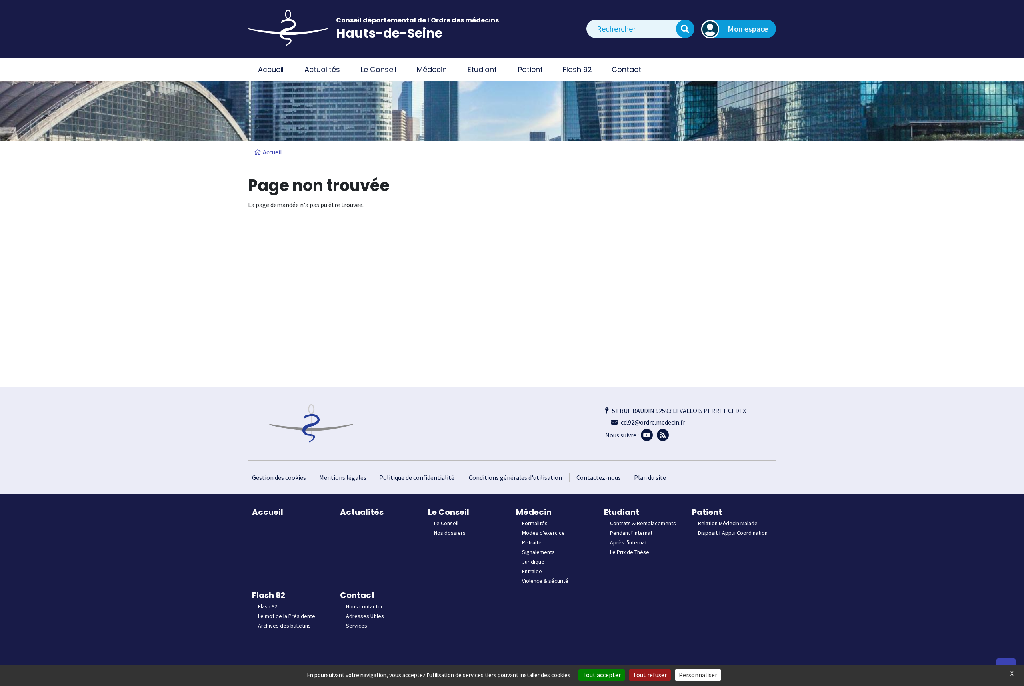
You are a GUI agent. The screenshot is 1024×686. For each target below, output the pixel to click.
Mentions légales (342, 477)
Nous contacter (364, 606)
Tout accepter (601, 675)
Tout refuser (650, 675)
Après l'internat (628, 542)
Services (356, 625)
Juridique (533, 561)
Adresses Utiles (365, 616)
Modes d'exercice (543, 532)
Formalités (535, 523)
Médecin (534, 512)
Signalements (538, 552)
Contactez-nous (598, 477)
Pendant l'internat (631, 532)
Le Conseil (448, 512)
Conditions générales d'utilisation (515, 477)
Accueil (271, 69)
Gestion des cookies (279, 477)
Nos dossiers (450, 532)
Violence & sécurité (545, 580)
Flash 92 (268, 595)
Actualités (322, 69)
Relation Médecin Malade (728, 523)
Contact (357, 595)
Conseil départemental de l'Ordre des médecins (417, 20)
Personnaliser (698, 675)
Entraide (532, 571)
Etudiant (621, 512)
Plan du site (650, 477)
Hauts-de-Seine (389, 33)
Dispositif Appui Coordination (733, 532)
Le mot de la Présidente (286, 616)
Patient (707, 512)
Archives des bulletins (284, 625)
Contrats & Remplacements (643, 523)
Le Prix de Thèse (629, 552)
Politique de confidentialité (416, 477)
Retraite (532, 542)
